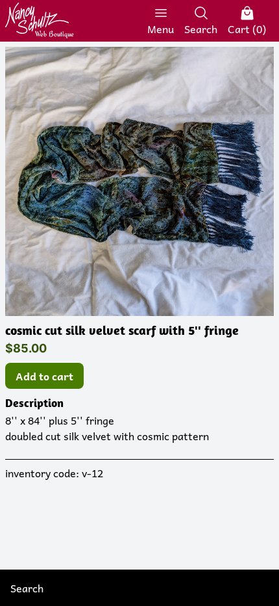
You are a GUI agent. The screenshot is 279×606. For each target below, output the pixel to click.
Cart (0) (247, 28)
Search (200, 28)
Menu (160, 28)
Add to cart (44, 375)
